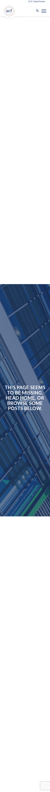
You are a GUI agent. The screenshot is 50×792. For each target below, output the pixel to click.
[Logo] (11, 11)
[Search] (36, 11)
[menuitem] (36, 11)
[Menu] (42, 11)
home (27, 398)
